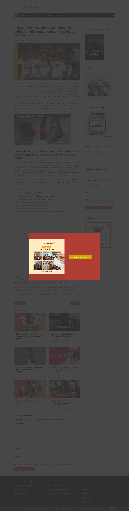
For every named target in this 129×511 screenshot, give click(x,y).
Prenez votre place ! (80, 257)
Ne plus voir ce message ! (64, 283)
